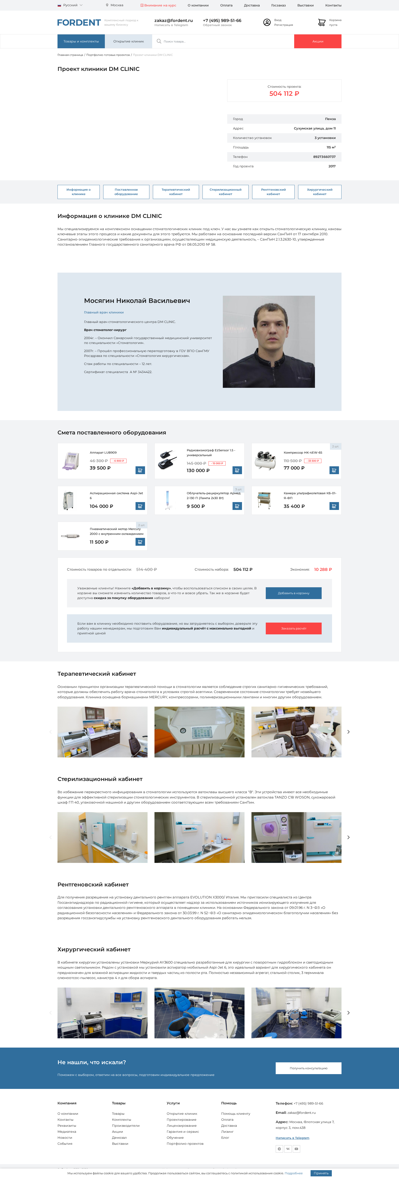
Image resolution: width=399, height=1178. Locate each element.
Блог (225, 1138)
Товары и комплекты (81, 41)
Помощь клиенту (235, 1114)
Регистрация (283, 25)
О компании (198, 5)
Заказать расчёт (293, 628)
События (64, 1144)
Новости (64, 1138)
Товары (118, 1114)
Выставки (305, 5)
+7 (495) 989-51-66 (222, 20)
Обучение (175, 1138)
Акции (317, 41)
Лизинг (227, 1132)
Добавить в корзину (293, 593)
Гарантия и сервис (183, 1132)
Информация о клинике (78, 192)
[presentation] (50, 732)
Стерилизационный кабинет (226, 192)
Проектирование (181, 1120)
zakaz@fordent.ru (173, 20)
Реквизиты (66, 1126)
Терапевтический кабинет (176, 192)
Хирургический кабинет (319, 192)
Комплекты (121, 1120)
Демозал (119, 1138)
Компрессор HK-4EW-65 (303, 452)
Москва (116, 5)
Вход (277, 20)
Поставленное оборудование (126, 192)
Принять (321, 1173)
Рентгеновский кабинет (273, 192)
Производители (126, 1126)
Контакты (333, 5)
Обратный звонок (217, 25)
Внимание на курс (159, 5)
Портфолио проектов (185, 1144)
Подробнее (294, 1173)
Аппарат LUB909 (103, 452)
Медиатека (66, 1132)
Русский (70, 5)
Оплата (226, 5)
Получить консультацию (308, 1068)
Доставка (252, 5)
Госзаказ (278, 5)
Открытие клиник (128, 41)
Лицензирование (182, 1126)
